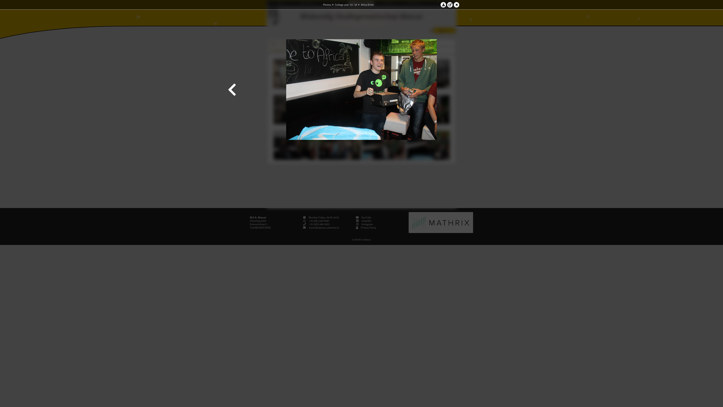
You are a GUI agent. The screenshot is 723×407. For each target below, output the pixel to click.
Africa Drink (367, 4)
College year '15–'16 (346, 4)
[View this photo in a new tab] (450, 5)
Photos (327, 4)
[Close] (456, 5)
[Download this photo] (443, 5)
